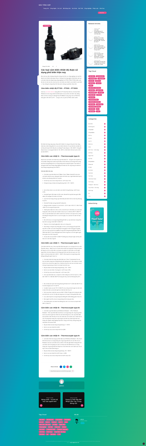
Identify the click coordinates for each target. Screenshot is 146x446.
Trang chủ (46, 8)
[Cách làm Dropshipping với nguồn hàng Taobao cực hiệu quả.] (90, 30)
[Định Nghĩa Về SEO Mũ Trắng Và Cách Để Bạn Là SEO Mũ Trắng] (90, 62)
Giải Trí (98, 83)
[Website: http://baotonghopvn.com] (82, 423)
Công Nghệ (53, 8)
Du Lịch (59, 8)
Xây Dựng (92, 111)
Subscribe (101, 12)
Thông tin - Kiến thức (94, 101)
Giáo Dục (102, 8)
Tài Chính (92, 108)
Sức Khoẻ (74, 8)
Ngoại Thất (99, 90)
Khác (91, 85)
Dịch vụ (98, 80)
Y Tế (98, 111)
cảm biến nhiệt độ (50, 91)
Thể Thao (92, 104)
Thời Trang (99, 104)
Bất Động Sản (67, 8)
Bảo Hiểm (92, 76)
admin (61, 386)
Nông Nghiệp (93, 92)
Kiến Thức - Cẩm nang (95, 87)
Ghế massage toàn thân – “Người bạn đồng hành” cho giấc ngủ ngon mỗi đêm (99, 55)
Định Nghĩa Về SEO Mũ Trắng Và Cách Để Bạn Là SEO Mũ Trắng (99, 63)
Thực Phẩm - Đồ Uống (95, 106)
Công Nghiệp (88, 8)
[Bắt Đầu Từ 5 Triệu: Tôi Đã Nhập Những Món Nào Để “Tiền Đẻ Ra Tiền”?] (90, 38)
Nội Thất (80, 8)
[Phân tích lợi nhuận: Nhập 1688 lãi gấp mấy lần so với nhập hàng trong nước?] (90, 46)
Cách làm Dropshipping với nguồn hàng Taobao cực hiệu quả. (99, 31)
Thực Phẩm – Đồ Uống (93, 187)
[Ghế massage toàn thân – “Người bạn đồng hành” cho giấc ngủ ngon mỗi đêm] (90, 54)
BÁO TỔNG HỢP (45, 5)
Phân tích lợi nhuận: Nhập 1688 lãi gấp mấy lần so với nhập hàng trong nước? (99, 47)
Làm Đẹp (92, 90)
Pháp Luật (95, 8)
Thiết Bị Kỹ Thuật (93, 99)
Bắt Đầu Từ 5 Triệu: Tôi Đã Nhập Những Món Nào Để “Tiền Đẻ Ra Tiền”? (99, 39)
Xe (97, 108)
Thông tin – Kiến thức (93, 184)
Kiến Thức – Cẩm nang (93, 150)
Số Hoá (99, 94)
